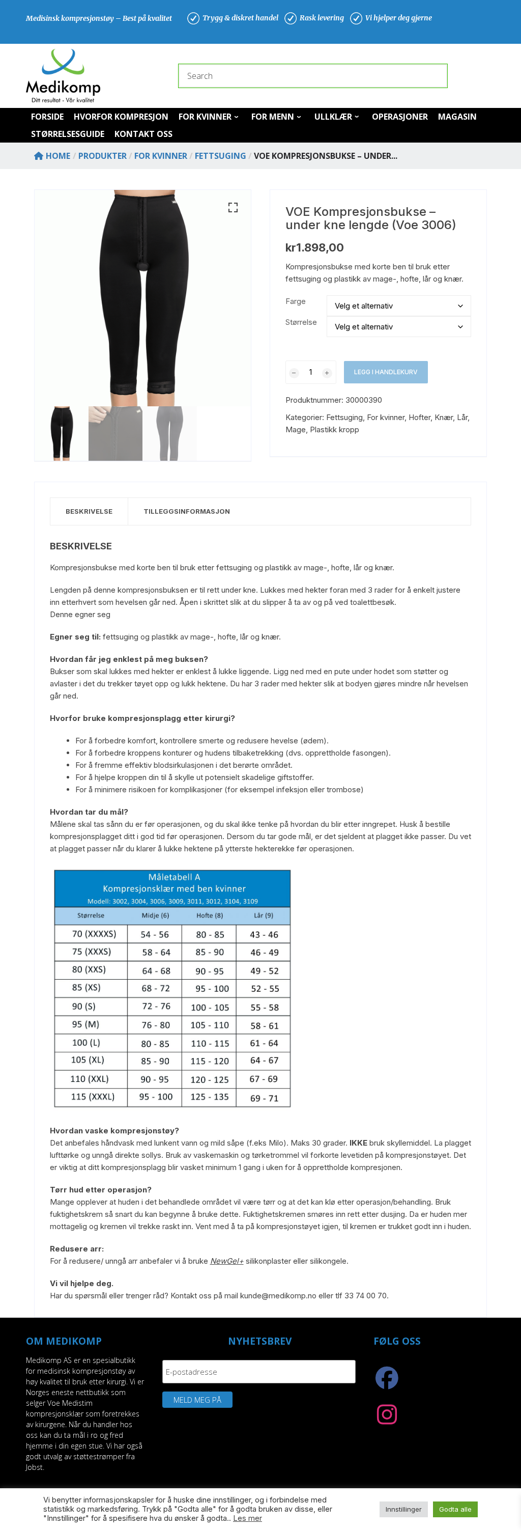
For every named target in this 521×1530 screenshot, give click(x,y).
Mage (295, 429)
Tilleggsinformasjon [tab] (186, 511)
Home (58, 155)
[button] (233, 207)
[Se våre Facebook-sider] (386, 1383)
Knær (444, 417)
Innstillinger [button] (404, 1509)
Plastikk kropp (334, 429)
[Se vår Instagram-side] (387, 1420)
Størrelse (301, 322)
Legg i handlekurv (386, 372)
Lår (462, 417)
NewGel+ (227, 1261)
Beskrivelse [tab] (89, 511)
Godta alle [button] (455, 1509)
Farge (295, 301)
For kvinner (385, 417)
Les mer (247, 1518)
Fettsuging (344, 417)
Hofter (419, 417)
